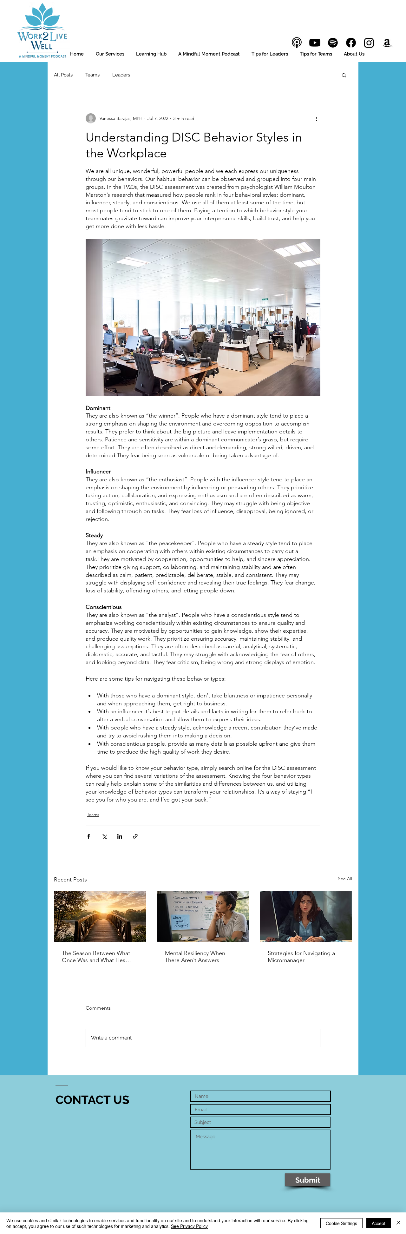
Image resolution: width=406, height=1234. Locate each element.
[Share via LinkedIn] (120, 836)
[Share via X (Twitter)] (104, 836)
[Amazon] (387, 42)
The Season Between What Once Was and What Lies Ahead (96, 957)
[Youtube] (314, 42)
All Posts (63, 75)
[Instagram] (369, 42)
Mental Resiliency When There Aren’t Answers (195, 957)
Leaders (121, 75)
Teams (92, 75)
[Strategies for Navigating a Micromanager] (306, 916)
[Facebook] (350, 42)
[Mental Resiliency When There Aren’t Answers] (203, 916)
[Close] (398, 1223)
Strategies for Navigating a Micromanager (301, 957)
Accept (378, 1223)
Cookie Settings (341, 1223)
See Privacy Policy (189, 1226)
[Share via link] (135, 836)
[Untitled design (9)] (296, 42)
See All (345, 878)
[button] (344, 74)
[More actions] (316, 118)
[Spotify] (332, 42)
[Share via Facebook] (89, 836)
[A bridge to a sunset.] (100, 916)
